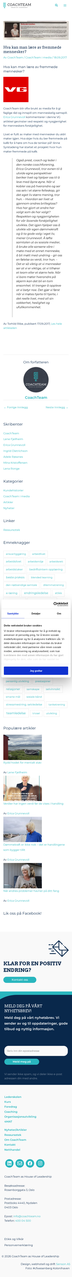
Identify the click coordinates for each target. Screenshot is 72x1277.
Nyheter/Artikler (15, 1129)
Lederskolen (12, 1097)
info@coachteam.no (27, 1216)
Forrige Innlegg (16, 407)
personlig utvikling (17, 681)
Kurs (7, 1101)
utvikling (51, 713)
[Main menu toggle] (65, 5)
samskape (33, 689)
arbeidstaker (14, 569)
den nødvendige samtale (21, 585)
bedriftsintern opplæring (46, 569)
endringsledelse (36, 593)
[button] (56, 6)
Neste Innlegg (57, 407)
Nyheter (8, 508)
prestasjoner (43, 681)
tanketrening (57, 704)
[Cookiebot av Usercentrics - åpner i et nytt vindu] (53, 604)
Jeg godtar (36, 670)
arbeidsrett (56, 561)
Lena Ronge (11, 468)
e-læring (11, 593)
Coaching (10, 1111)
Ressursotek (11, 530)
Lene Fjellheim (13, 439)
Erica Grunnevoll (14, 117)
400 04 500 (23, 1220)
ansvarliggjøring (16, 554)
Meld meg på (22, 1061)
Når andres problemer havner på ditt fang (31, 891)
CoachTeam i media (38, 57)
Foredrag (10, 1106)
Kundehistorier (13, 490)
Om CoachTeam (15, 1139)
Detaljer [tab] (36, 613)
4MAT (8, 1121)
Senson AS (63, 1264)
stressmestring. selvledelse (24, 704)
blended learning (41, 577)
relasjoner (13, 689)
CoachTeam (11, 433)
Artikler (8, 502)
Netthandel (12, 1149)
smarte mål (13, 696)
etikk (58, 593)
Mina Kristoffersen (15, 462)
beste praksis (15, 577)
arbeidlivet (38, 554)
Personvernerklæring (18, 1245)
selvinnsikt (53, 689)
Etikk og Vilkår (14, 1239)
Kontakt (10, 1144)
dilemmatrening (53, 585)
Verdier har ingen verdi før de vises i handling (33, 803)
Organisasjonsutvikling (20, 1116)
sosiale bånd (34, 696)
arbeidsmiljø (35, 561)
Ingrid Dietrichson (15, 451)
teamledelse (16, 713)
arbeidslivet (13, 561)
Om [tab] (59, 613)
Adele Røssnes (13, 456)
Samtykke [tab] (13, 613)
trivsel (36, 713)
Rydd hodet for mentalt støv (22, 762)
